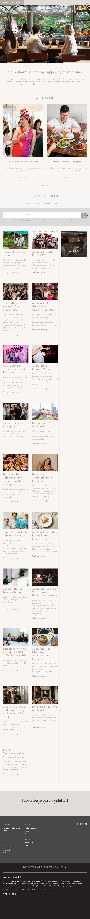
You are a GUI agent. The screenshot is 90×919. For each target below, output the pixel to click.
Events (27, 839)
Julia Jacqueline (55, 889)
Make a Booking (31, 828)
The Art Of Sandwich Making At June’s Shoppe (14, 753)
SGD (43, 889)
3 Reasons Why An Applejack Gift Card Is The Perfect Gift (15, 652)
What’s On (29, 842)
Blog (73, 220)
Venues (27, 837)
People (52, 220)
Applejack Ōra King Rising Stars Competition (44, 535)
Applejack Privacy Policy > (14, 877)
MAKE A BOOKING (12, 3)
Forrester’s (26, 79)
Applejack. (75, 72)
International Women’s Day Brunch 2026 (11, 306)
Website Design (33, 889)
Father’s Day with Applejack (67, 162)
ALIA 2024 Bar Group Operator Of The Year (15, 369)
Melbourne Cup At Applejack (23, 162)
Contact (28, 845)
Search (85, 215)
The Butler (53, 79)
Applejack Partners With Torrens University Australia (44, 592)
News (43, 220)
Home (27, 831)
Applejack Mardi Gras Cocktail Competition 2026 (43, 306)
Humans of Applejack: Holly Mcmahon (42, 478)
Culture (63, 220)
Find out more (22, 177)
